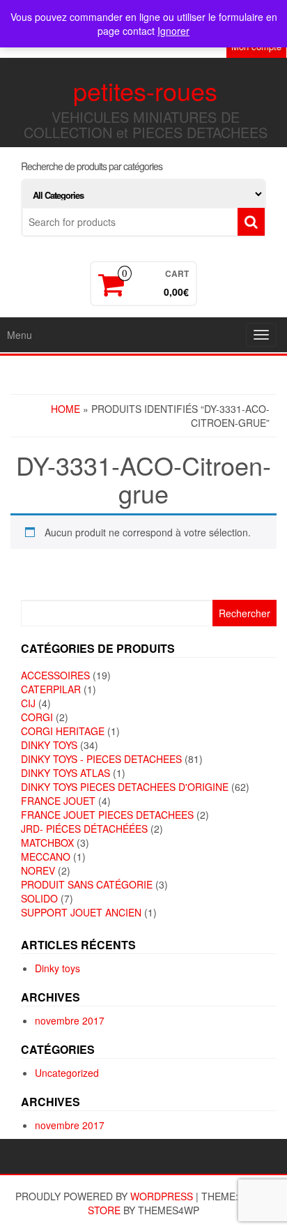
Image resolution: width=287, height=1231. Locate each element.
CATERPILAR (51, 689)
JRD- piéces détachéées (84, 829)
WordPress (161, 1196)
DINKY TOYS (49, 745)
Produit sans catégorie (87, 884)
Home (65, 409)
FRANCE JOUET (58, 801)
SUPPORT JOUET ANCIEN (81, 912)
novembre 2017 (69, 1020)
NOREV (38, 870)
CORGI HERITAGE (62, 731)
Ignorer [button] (173, 31)
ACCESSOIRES (55, 675)
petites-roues (145, 90)
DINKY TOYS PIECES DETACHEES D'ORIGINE (124, 787)
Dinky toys (57, 968)
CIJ (28, 703)
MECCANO (45, 856)
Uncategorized (67, 1073)
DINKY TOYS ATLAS (65, 773)
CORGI (37, 717)
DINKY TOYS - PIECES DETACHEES (101, 759)
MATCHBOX (47, 842)
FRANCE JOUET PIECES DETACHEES (107, 815)
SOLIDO (39, 898)
